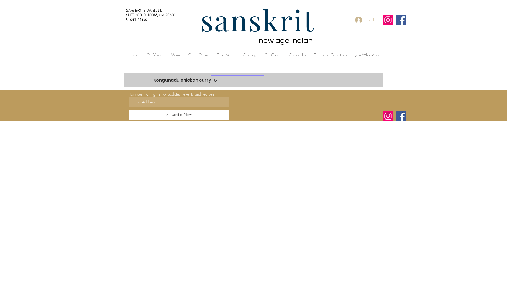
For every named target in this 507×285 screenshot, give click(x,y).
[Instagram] (388, 20)
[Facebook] (401, 20)
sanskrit (257, 20)
